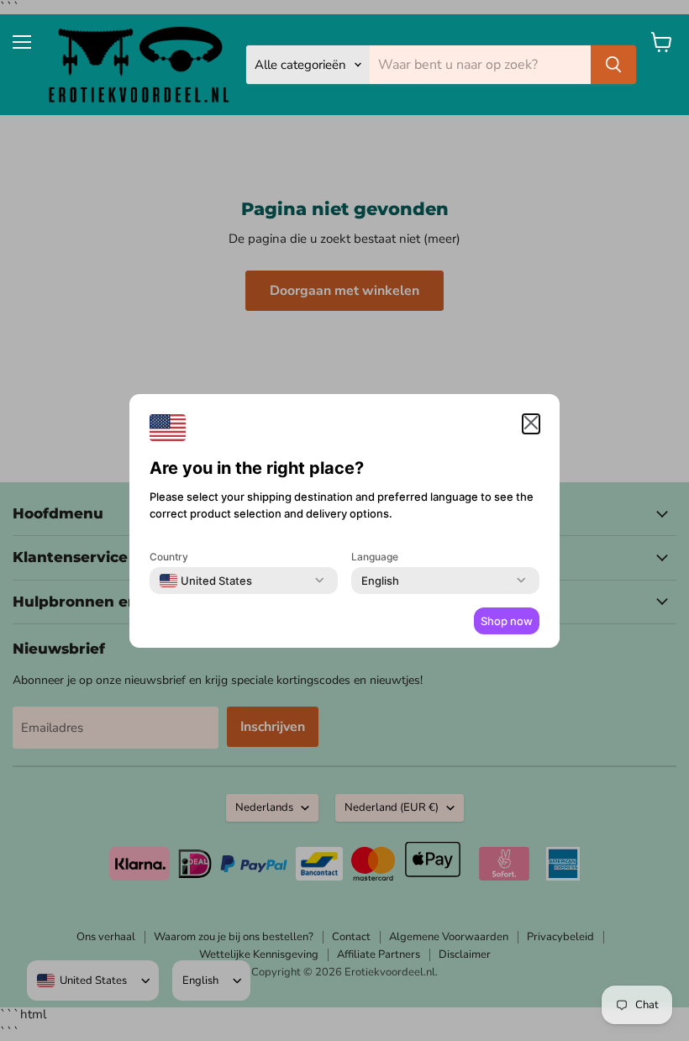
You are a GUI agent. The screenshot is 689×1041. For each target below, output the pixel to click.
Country (169, 556)
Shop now (507, 621)
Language (374, 556)
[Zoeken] (613, 64)
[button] (531, 424)
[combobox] (206, 580)
